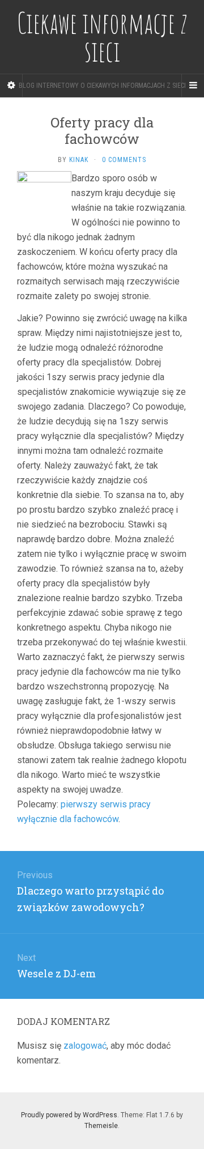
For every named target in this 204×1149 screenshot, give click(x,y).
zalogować (85, 1045)
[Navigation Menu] (192, 85)
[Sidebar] (11, 85)
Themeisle (101, 1126)
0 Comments (124, 160)
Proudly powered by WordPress (69, 1115)
